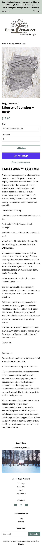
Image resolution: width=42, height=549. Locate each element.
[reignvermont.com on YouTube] (26, 505)
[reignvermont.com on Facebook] (15, 505)
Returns (21, 521)
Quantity (6, 134)
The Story (21, 483)
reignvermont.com (23, 541)
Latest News (21, 443)
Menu (7, 11)
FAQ (21, 518)
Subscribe (34, 534)
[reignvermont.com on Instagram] (21, 505)
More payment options (21, 162)
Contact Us (21, 487)
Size (3, 124)
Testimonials (21, 493)
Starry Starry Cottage (21, 448)
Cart (38, 12)
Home (4, 44)
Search (21, 490)
